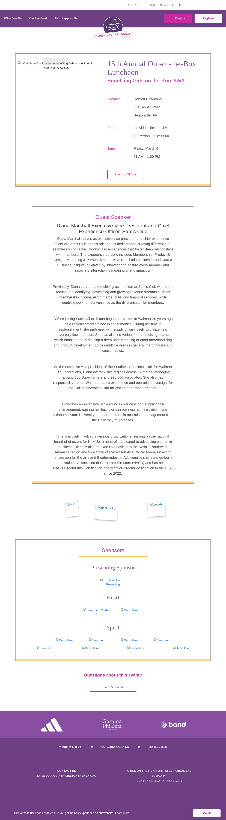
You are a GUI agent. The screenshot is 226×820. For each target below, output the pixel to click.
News (163, 5)
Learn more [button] (122, 813)
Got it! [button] (207, 813)
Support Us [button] (69, 18)
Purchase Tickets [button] (126, 174)
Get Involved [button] (38, 18)
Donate (179, 18)
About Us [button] (135, 5)
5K (57, 18)
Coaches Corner (115, 746)
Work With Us (70, 746)
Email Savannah (112, 687)
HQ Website (158, 746)
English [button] (178, 5)
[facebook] (212, 5)
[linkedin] (201, 5)
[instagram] (196, 5)
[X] (207, 5)
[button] (222, 5)
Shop (151, 5)
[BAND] (173, 724)
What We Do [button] (13, 18)
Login (3, 5)
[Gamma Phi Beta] (112, 724)
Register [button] (208, 18)
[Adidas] (51, 724)
